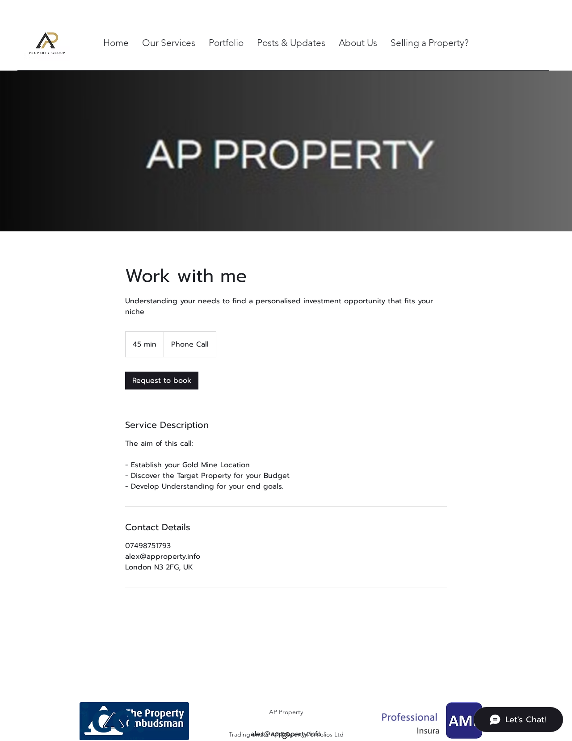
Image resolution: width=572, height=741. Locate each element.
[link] (161, 380)
